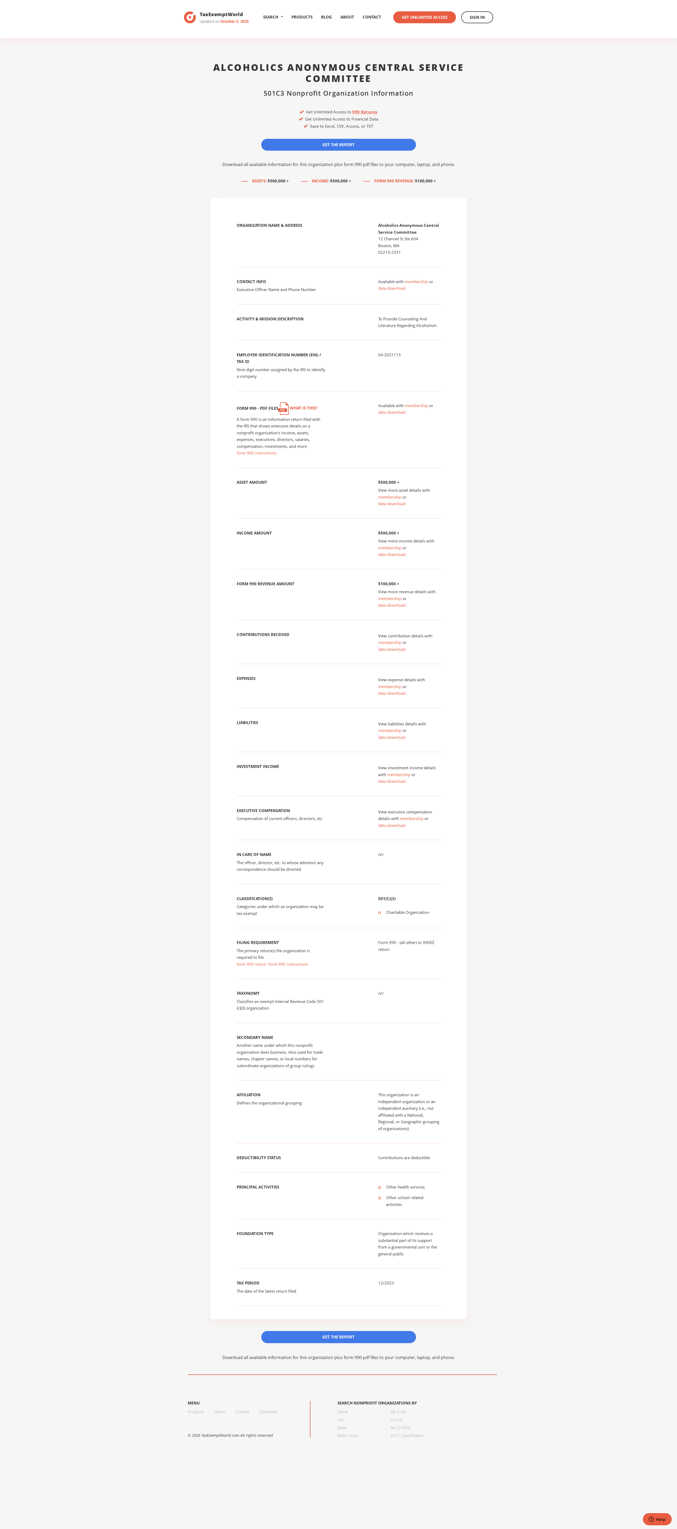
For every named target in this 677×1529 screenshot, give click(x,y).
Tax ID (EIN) (400, 1427)
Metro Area (347, 1435)
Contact (372, 17)
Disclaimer (268, 1411)
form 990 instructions (256, 452)
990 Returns (364, 111)
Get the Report (338, 144)
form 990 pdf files (361, 164)
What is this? (303, 408)
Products (302, 17)
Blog (326, 17)
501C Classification (407, 1435)
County (396, 1419)
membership (416, 281)
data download (391, 288)
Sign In (477, 17)
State (341, 1427)
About (347, 17)
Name (342, 1411)
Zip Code (398, 1411)
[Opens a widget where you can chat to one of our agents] (657, 1519)
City (340, 1419)
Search (270, 17)
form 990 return (251, 964)
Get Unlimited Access (424, 17)
